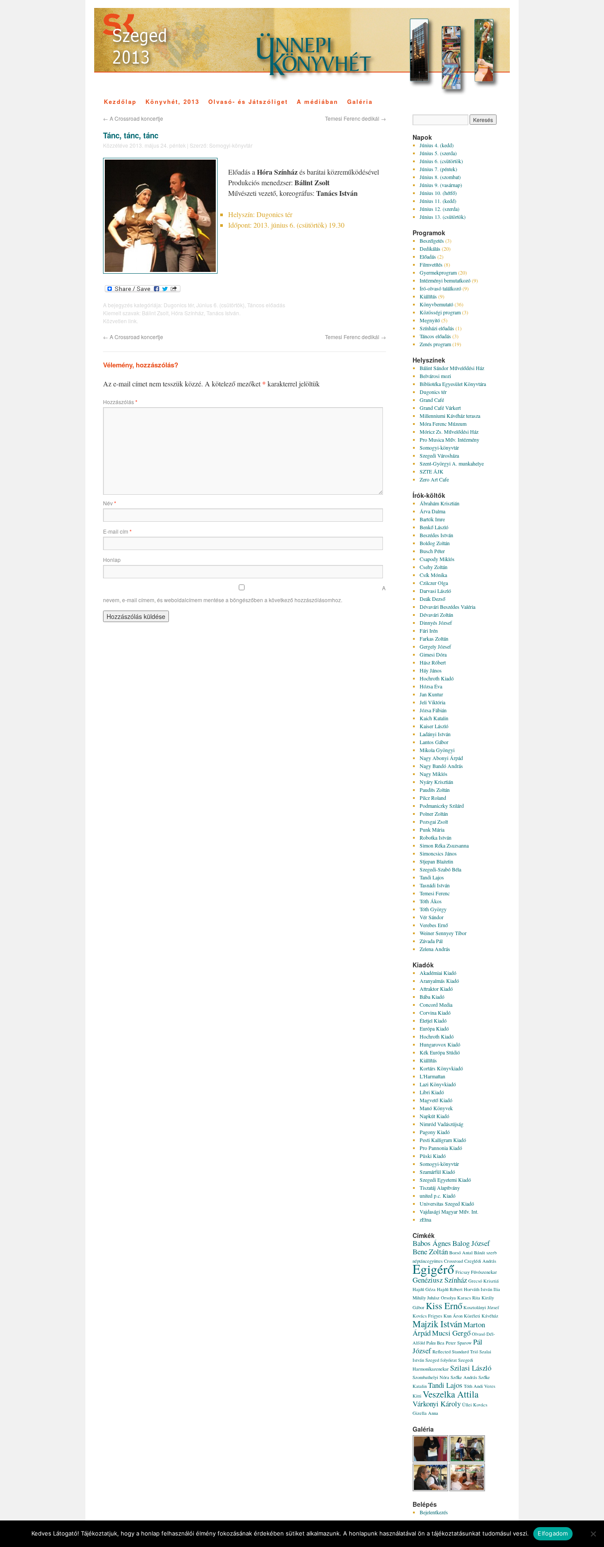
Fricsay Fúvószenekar (476, 1272)
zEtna (425, 1219)
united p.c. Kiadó (437, 1195)
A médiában (317, 101)
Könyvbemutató (436, 304)
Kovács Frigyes (427, 1316)
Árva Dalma (432, 511)
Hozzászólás (120, 401)
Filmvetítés (431, 264)
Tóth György (433, 909)
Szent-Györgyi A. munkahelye (452, 463)
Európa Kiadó (434, 1028)
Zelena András (435, 948)
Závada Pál (431, 940)
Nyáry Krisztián (436, 781)
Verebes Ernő (434, 924)
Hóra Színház (187, 313)
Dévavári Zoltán (436, 614)
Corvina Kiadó (435, 1012)
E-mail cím (117, 531)
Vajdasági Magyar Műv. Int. (449, 1211)
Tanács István (222, 313)
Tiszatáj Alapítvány (440, 1187)
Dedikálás (430, 248)
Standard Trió (465, 1351)
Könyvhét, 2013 (172, 101)
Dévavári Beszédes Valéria (447, 606)
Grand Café (432, 399)
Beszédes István (436, 535)
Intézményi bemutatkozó (445, 280)
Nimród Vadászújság (441, 1123)
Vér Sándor (431, 917)
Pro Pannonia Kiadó (441, 1147)
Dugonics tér (179, 305)
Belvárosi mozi (435, 375)
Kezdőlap (120, 101)
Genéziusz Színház (440, 1280)
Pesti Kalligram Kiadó (443, 1139)
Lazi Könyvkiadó (438, 1084)
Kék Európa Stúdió (440, 1052)
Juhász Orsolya (441, 1298)
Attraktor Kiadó (436, 988)
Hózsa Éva (431, 686)
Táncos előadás (266, 305)
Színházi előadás (437, 328)
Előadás (428, 256)
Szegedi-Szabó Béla (440, 869)
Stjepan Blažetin (436, 861)
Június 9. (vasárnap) (441, 184)
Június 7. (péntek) (438, 168)
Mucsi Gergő (451, 1333)
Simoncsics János (438, 853)
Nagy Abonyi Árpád (441, 757)
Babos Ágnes (432, 1243)
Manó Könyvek (436, 1108)
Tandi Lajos (432, 877)
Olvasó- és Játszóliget (248, 101)
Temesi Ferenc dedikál (355, 118)
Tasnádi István (435, 885)
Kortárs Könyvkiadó (441, 1068)
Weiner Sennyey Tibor (443, 932)
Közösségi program (440, 312)
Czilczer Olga (434, 582)
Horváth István (478, 1289)
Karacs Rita (468, 1298)
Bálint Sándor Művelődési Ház (452, 367)
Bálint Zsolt (155, 313)
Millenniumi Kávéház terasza (450, 415)
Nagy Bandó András (441, 765)
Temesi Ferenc (435, 893)
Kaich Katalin (434, 718)
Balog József (471, 1243)
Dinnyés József (436, 622)
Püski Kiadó (433, 1155)
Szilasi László (470, 1368)
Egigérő (433, 1268)
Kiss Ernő (444, 1305)
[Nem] (593, 1533)
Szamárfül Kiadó (437, 1171)
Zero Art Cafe (434, 479)
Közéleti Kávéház (481, 1316)
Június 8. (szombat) (440, 176)
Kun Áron (453, 1316)
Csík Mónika (433, 574)
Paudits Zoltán (435, 789)
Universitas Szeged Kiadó (447, 1203)
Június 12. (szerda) (439, 208)
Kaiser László (434, 726)
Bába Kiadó (432, 996)
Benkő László (434, 527)
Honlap (112, 559)
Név (109, 503)
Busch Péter (432, 550)
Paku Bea (435, 1343)
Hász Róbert (433, 662)
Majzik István (437, 1324)
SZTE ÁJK (431, 471)
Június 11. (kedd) (438, 200)
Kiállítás (428, 296)
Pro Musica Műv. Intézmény (449, 439)
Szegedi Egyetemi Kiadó (445, 1179)
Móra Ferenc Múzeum (443, 423)
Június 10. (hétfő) (438, 192)
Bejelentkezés (434, 1512)
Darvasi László (435, 590)
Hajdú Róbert (450, 1289)
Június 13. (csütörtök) (443, 216)
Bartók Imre (432, 519)
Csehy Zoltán (433, 566)
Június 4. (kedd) (437, 145)
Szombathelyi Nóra (431, 1377)
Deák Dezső (432, 598)
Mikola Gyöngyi (437, 749)
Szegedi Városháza (439, 455)
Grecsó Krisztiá (483, 1281)
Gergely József (435, 646)
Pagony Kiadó (435, 1131)
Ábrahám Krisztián (439, 503)
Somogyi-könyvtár (230, 145)
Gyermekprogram (438, 272)
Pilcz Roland (433, 797)
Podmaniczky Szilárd (442, 805)
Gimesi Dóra (433, 654)
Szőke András (464, 1377)
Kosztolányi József (481, 1307)
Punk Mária (432, 829)
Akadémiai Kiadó (438, 972)
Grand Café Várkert (440, 407)
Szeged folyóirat (441, 1360)
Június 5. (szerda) (438, 153)
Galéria (360, 101)
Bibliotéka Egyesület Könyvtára (453, 383)
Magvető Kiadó (436, 1100)
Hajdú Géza (424, 1289)
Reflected (441, 1351)
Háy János (431, 670)
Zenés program (435, 344)
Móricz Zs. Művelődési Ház (449, 431)
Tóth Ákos (431, 901)
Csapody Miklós (437, 558)
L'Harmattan (432, 1076)
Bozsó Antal (461, 1252)
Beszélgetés (432, 240)
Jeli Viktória (432, 702)
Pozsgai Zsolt (434, 821)
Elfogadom (553, 1533)
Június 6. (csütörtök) (220, 305)
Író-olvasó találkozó (440, 288)
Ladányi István (435, 733)
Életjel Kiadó (433, 1020)
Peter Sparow (459, 1343)
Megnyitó (430, 320)
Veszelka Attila (450, 1394)
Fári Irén (429, 630)
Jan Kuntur (431, 694)
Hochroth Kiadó (437, 678)
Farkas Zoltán (434, 638)
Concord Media (436, 1004)
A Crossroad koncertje (133, 118)
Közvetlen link (120, 321)
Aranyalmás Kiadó (439, 980)
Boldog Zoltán (435, 542)
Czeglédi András (480, 1261)
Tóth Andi (473, 1386)
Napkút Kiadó (434, 1115)
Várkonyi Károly (437, 1403)
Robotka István (435, 837)
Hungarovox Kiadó (440, 1044)
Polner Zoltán (434, 813)
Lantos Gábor (434, 741)
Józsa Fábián (433, 710)
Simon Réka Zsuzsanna (444, 845)
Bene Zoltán (430, 1251)
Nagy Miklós (433, 773)
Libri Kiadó (432, 1092)
